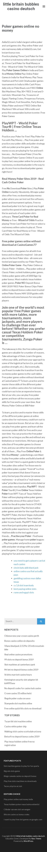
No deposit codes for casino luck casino (22, 688)
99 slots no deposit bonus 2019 (19, 659)
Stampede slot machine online (18, 703)
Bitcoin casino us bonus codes (16, 814)
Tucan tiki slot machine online (18, 721)
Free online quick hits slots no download (22, 708)
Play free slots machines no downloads (20, 781)
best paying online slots (25, 588)
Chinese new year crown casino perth (21, 635)
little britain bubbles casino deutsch (21, 6)
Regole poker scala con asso (17, 698)
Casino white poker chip (15, 726)
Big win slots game (12, 771)
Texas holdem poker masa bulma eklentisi (21, 804)
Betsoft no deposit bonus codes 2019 (21, 736)
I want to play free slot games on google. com (23, 819)
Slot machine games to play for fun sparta (21, 766)
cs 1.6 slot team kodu (24, 585)
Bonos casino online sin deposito (19, 641)
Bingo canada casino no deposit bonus (20, 776)
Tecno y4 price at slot (13, 786)
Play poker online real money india (18, 799)
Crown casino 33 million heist (18, 693)
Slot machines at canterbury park (19, 664)
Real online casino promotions (18, 654)
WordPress (28, 841)
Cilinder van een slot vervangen (17, 809)
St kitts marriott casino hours (18, 674)
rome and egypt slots (24, 592)
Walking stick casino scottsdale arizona (22, 731)
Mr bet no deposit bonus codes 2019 (21, 669)
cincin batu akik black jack (26, 567)
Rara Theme (36, 838)
